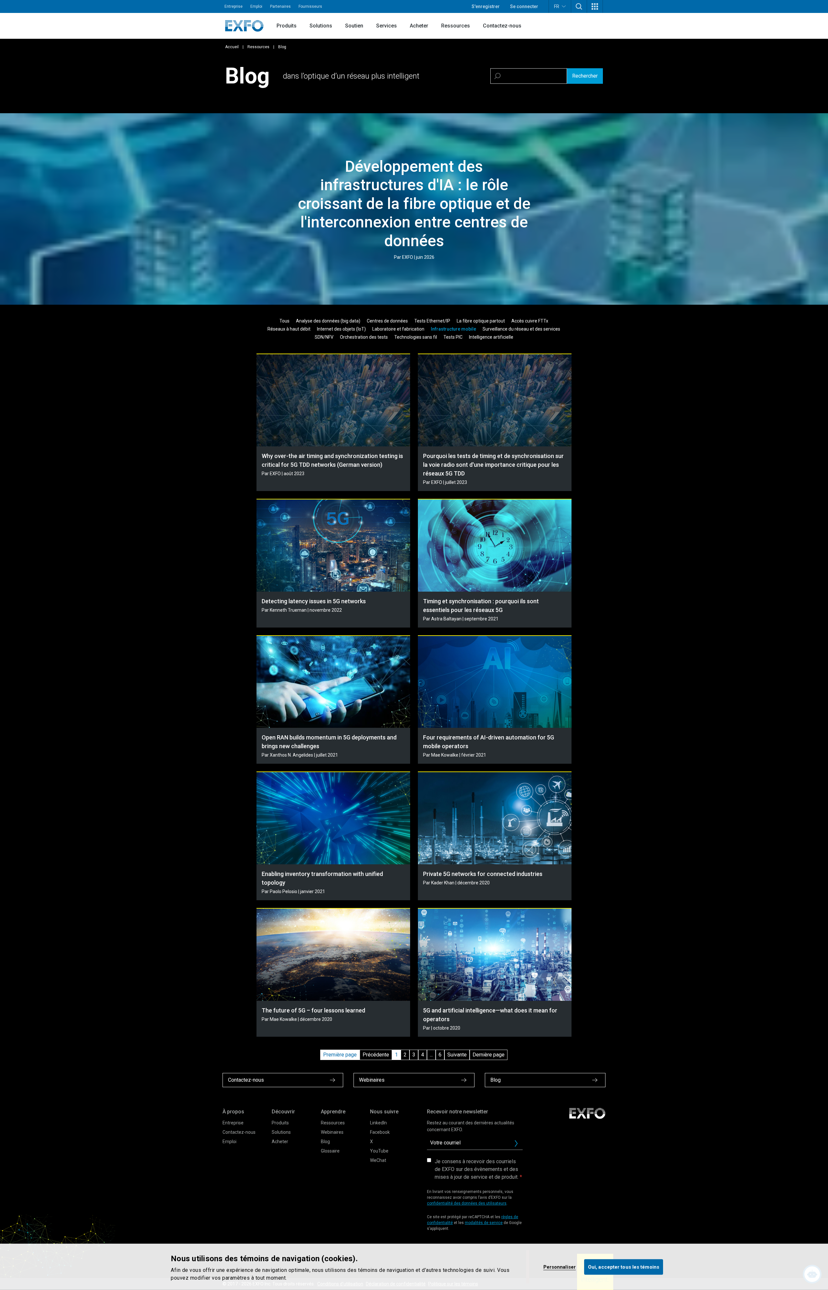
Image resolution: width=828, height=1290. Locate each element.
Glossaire (330, 1150)
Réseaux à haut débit (288, 329)
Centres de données (387, 320)
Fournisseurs (310, 6)
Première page (340, 1055)
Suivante (457, 1055)
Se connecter (524, 6)
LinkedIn (378, 1122)
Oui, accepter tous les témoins (623, 1267)
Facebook (380, 1132)
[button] (579, 6)
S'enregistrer (486, 6)
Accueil (232, 47)
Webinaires (332, 1132)
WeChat (378, 1160)
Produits (287, 26)
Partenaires (280, 6)
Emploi (256, 6)
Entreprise (233, 6)
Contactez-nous (502, 26)
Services (386, 26)
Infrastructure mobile (453, 329)
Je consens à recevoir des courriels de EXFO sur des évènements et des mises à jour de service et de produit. (476, 1169)
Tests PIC (453, 337)
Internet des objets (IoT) (341, 329)
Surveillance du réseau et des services (521, 329)
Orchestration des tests (364, 337)
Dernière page (489, 1055)
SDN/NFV (324, 337)
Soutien (354, 26)
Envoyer (516, 1143)
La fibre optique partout (481, 320)
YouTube (379, 1150)
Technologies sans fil (415, 337)
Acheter (419, 26)
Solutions (321, 26)
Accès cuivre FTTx (529, 320)
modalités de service (484, 1222)
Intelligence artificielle (491, 337)
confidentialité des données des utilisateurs (467, 1203)
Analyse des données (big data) (328, 320)
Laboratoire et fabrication (398, 329)
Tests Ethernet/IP (432, 320)
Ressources (455, 26)
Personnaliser (559, 1267)
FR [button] (556, 6)
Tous (284, 320)
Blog (325, 1141)
